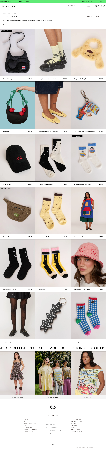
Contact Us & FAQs (76, 419)
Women (33, 6)
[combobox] (52, 430)
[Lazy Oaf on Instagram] (57, 416)
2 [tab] (53, 444)
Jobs (72, 427)
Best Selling (96, 24)
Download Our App (76, 431)
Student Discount (75, 429)
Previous (1, 52)
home (5, 13)
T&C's (25, 425)
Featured (97, 19)
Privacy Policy (28, 427)
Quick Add (17, 74)
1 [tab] (52, 444)
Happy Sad (57, 6)
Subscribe (53, 434)
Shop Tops (88, 397)
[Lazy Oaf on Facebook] (49, 416)
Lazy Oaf (88, 447)
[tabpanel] (53, 427)
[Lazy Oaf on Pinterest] (53, 416)
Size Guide (74, 423)
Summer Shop (48, 6)
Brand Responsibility (30, 423)
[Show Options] (61, 430)
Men (38, 6)
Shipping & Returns (76, 421)
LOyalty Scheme (28, 431)
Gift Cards (74, 425)
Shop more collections (59, 348)
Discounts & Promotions (30, 429)
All (42, 6)
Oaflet (64, 6)
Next (34, 52)
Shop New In (53, 397)
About (25, 421)
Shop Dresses (17, 397)
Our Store (26, 419)
